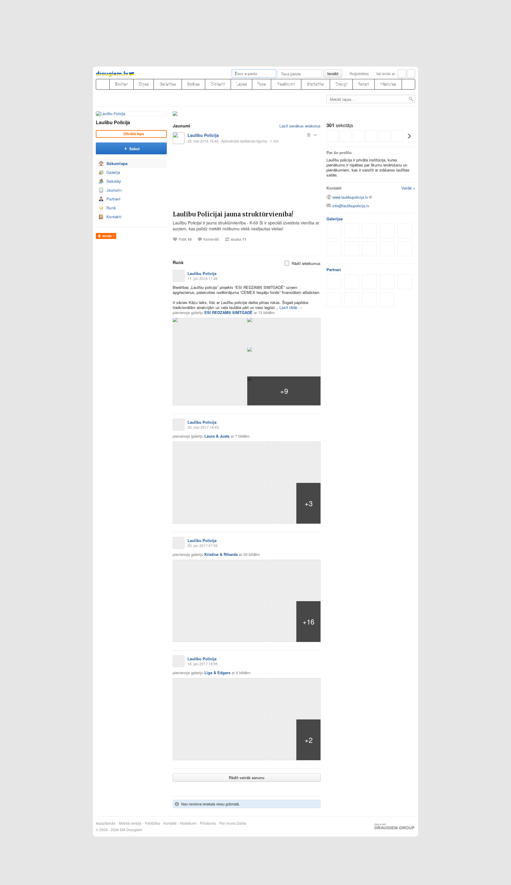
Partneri (113, 199)
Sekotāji (113, 181)
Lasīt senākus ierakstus (300, 126)
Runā (111, 208)
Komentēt (211, 239)
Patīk (185, 239)
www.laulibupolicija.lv (350, 197)
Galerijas (168, 84)
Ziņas (144, 84)
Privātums (208, 823)
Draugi (341, 84)
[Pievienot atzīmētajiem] (308, 134)
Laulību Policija (113, 122)
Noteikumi (188, 823)
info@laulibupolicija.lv (350, 205)
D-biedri (218, 84)
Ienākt (332, 73)
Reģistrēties (359, 73)
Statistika (315, 84)
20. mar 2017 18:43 (203, 427)
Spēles (193, 84)
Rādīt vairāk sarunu (246, 777)
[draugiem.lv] (102, 84)
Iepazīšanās (105, 823)
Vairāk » (408, 187)
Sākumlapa (117, 163)
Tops (261, 84)
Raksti (363, 84)
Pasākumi (286, 84)
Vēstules (388, 84)
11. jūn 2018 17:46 (202, 278)
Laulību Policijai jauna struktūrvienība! (233, 214)
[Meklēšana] (408, 84)
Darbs (241, 823)
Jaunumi (114, 190)
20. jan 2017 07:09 (202, 545)
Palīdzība (152, 823)
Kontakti (113, 216)
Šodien (121, 84)
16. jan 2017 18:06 (202, 663)
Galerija (113, 172)
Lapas (241, 84)
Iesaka (238, 239)
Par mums (227, 823)
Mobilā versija (130, 823)
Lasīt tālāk (288, 307)
